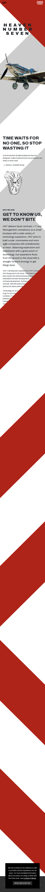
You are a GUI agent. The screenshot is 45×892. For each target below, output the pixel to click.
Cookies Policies (29, 878)
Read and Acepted (22, 883)
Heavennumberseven (40, 3)
